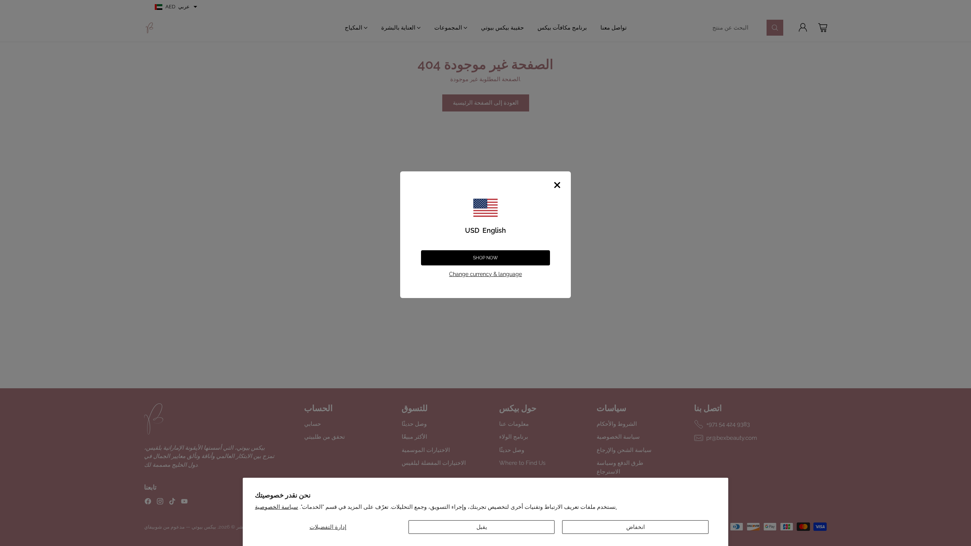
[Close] (557, 185)
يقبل (481, 527)
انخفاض (635, 527)
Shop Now (485, 257)
